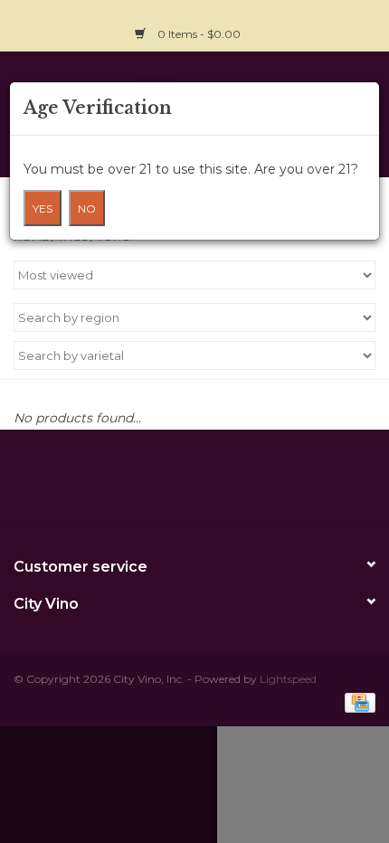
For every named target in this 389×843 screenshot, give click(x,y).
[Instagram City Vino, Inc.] (360, 23)
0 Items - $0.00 (199, 34)
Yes (42, 208)
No (87, 208)
